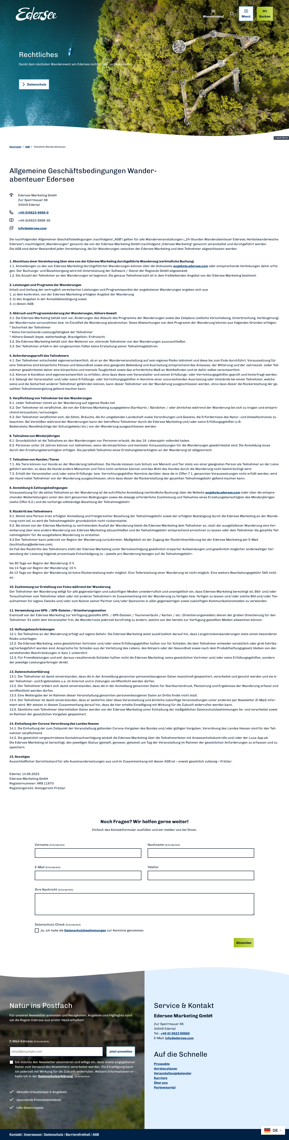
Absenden (243, 943)
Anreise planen (165, 1068)
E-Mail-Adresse (29, 1041)
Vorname (50, 845)
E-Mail (48, 867)
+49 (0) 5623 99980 (175, 1033)
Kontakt (15, 1134)
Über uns (161, 1083)
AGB (27, 146)
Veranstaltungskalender (172, 1073)
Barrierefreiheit (78, 1134)
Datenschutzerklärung (55, 1076)
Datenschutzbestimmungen (85, 930)
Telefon (153, 867)
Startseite (15, 146)
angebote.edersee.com (190, 266)
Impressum (33, 1134)
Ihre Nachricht (54, 889)
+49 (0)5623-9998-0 (33, 212)
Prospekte (162, 1064)
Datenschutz (53, 1134)
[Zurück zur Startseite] (36, 14)
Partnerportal (165, 1087)
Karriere (160, 1078)
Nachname (164, 845)
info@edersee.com (32, 228)
